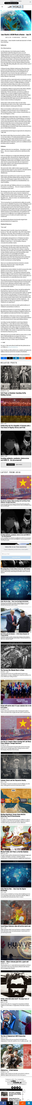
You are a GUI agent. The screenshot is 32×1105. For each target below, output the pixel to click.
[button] (16, 547)
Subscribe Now (16, 557)
